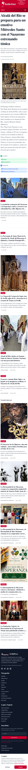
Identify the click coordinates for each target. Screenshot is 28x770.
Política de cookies (19, 763)
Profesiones (4, 696)
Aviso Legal (4, 719)
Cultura (3, 693)
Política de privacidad (5, 742)
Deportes (3, 687)
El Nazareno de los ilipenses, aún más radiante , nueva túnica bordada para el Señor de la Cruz (14, 446)
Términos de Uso (5, 716)
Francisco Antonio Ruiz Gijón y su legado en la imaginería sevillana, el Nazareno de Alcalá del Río (13, 381)
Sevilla (3, 680)
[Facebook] (2, 668)
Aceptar (21, 767)
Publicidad (4, 746)
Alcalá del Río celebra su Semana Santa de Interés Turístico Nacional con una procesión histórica (13, 358)
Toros (2, 689)
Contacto (3, 721)
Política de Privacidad (6, 712)
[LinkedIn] (10, 668)
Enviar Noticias (5, 750)
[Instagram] (7, 668)
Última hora (4, 678)
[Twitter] (5, 668)
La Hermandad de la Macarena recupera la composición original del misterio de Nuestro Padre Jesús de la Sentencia (14, 490)
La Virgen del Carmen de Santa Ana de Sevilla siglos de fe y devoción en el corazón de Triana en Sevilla (14, 298)
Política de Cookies (6, 714)
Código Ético (4, 710)
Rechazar (7, 767)
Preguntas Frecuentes (7, 748)
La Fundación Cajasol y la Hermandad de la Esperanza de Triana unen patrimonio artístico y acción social (13, 629)
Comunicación (5, 691)
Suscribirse (14, 737)
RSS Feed (3, 700)
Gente (2, 685)
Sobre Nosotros (5, 708)
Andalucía (3, 683)
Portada (3, 676)
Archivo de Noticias (6, 698)
